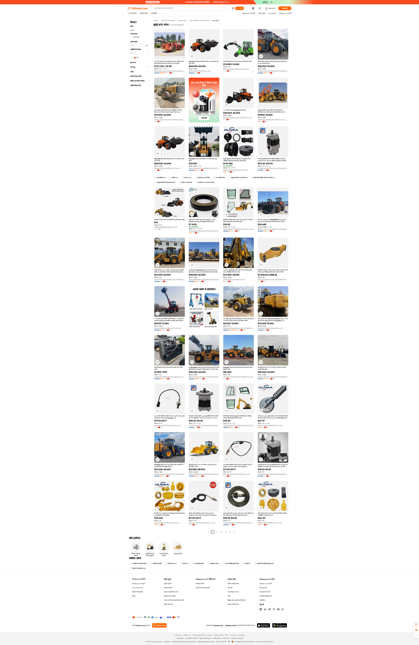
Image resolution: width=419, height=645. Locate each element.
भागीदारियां (262, 600)
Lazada (209, 635)
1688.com (187, 635)
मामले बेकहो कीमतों (199, 563)
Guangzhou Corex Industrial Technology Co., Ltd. (204, 231)
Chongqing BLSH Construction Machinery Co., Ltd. (273, 279)
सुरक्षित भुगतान (168, 583)
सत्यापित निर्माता (200, 583)
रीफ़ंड (229, 596)
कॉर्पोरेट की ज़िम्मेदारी (137, 592)
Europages (241, 635)
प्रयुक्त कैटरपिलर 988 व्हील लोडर (239, 177)
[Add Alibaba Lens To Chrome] (159, 625)
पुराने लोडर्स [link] (216, 20)
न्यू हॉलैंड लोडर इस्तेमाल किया (140, 563)
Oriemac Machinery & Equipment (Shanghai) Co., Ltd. (204, 279)
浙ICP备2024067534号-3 (265, 642)
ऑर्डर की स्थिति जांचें (264, 592)
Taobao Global (218, 635)
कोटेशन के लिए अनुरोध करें (203, 588)
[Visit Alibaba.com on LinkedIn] (265, 609)
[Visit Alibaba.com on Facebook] (260, 609)
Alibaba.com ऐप (230, 625)
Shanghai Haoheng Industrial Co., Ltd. (270, 328)
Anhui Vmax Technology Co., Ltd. (200, 71)
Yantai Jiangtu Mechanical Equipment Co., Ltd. (169, 377)
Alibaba (155, 20)
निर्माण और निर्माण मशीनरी (168, 20)
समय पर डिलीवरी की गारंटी (171, 592)
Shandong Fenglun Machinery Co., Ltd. (167, 168)
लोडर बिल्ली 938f (161, 177)
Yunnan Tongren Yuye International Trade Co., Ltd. (169, 119)
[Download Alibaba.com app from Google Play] (279, 625)
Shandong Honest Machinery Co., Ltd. (236, 69)
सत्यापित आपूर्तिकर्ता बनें (265, 596)
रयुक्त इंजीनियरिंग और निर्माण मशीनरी (199, 20)
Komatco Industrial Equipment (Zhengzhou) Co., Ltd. (273, 71)
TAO (226, 635)
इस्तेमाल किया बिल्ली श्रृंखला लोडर (265, 563)
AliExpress (178, 635)
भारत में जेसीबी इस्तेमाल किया (232, 563)
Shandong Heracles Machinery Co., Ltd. (167, 328)
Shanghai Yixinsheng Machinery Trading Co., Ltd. (169, 279)
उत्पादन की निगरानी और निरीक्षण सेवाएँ (174, 600)
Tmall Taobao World (198, 635)
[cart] (260, 8)
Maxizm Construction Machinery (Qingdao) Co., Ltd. (273, 229)
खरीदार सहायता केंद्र (233, 583)
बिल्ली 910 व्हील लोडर (186, 182)
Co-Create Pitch (137, 588)
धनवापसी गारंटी (168, 588)
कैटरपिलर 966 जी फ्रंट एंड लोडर (206, 182)
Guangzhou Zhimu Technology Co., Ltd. (167, 425)
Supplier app (218, 625)
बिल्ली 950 (185, 563)
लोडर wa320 (187, 177)
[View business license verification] (229, 642)
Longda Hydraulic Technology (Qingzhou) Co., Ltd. (273, 168)
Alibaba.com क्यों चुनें (138, 583)
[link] (416, 624)
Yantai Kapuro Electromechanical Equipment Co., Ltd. (169, 71)
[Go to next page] (234, 532)
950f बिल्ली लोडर (220, 177)
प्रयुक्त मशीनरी (182, 20)
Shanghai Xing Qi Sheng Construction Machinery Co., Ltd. (204, 377)
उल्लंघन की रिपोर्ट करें (233, 604)
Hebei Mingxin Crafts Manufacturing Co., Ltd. (238, 229)
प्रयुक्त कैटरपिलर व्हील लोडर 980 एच (166, 182)
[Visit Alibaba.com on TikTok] (282, 609)
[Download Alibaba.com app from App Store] (263, 625)
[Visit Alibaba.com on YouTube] (278, 609)
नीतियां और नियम (168, 604)
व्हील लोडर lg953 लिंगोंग (204, 177)
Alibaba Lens (140, 625)
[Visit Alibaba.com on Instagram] (274, 609)
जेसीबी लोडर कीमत (157, 563)
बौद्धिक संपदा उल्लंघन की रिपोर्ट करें (237, 600)
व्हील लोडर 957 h (172, 563)
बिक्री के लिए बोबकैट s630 (139, 568)
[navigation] (140, 276)
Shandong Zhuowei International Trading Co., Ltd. (238, 328)
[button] (233, 8)
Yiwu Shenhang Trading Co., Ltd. (234, 279)
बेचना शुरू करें (263, 588)
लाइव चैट (230, 588)
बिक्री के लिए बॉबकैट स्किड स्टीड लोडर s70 (264, 177)
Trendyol (233, 635)
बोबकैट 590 (175, 177)
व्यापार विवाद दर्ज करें (233, 592)
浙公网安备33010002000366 (245, 642)
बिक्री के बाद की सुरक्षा (170, 596)
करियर (134, 596)
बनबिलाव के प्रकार (214, 563)
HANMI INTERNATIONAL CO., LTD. (165, 227)
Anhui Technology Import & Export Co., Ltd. (237, 117)
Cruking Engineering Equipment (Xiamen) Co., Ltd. (204, 168)
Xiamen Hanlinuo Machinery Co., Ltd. (235, 170)
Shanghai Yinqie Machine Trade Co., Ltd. (271, 119)
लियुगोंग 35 (248, 563)
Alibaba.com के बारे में (139, 579)
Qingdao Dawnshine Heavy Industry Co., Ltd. (238, 377)
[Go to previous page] (208, 532)
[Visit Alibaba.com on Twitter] (269, 609)
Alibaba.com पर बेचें (265, 583)
